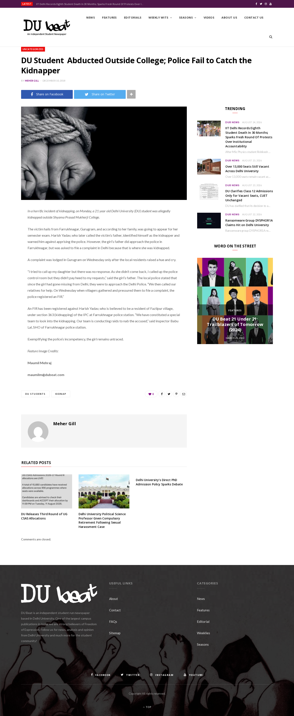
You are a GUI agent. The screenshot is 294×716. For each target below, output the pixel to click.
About (113, 599)
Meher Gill (32, 80)
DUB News (232, 122)
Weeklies (203, 633)
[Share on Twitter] (9, 234)
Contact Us (254, 17)
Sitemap (115, 633)
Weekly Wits (158, 17)
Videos (209, 17)
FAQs (113, 621)
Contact (115, 610)
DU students (35, 393)
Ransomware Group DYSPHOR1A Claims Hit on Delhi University (248, 222)
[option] (235, 301)
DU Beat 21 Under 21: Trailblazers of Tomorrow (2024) (235, 324)
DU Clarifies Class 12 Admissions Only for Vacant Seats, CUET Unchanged (249, 195)
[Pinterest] (9, 245)
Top (148, 707)
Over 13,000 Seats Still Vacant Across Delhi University (247, 168)
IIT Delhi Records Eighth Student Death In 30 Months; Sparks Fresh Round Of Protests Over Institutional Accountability (91, 4)
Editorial (203, 621)
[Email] (9, 256)
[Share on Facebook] (9, 223)
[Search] (270, 37)
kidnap (60, 393)
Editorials (133, 17)
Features (109, 17)
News (90, 17)
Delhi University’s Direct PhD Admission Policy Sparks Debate (159, 482)
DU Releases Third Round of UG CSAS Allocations (44, 516)
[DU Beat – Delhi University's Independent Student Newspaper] (46, 27)
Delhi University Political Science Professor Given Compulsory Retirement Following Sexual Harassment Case (102, 520)
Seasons (186, 17)
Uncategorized (33, 49)
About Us (229, 17)
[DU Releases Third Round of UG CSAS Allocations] (46, 491)
